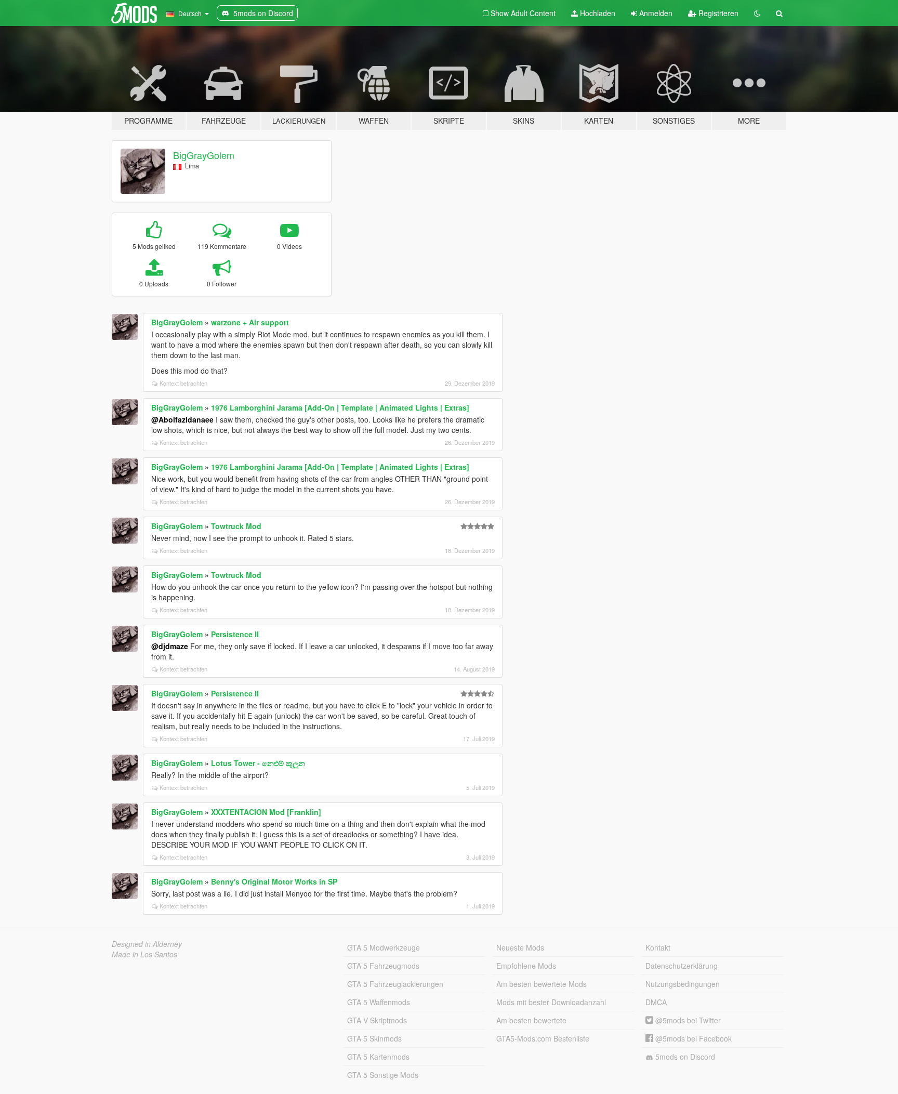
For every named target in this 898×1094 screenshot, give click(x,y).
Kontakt (657, 947)
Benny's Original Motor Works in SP (274, 881)
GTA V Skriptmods (377, 1020)
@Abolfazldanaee (182, 419)
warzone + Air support (250, 322)
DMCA (656, 1002)
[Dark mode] (757, 13)
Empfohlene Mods (526, 965)
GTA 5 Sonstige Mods (382, 1075)
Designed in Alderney (147, 944)
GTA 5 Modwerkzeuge (383, 947)
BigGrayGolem (203, 155)
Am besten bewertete (531, 1020)
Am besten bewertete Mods (541, 984)
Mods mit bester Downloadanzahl (551, 1002)
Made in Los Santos (144, 954)
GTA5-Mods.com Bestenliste (542, 1038)
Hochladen (596, 13)
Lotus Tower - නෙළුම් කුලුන (258, 763)
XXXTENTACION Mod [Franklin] (266, 812)
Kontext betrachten (183, 383)
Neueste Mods (520, 947)
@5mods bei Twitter (687, 1020)
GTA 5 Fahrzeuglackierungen (395, 984)
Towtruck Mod (236, 526)
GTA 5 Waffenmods (378, 1002)
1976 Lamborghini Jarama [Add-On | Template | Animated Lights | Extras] (340, 407)
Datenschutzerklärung (681, 965)
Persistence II (235, 634)
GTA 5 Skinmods (374, 1038)
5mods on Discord (684, 1056)
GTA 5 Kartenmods (378, 1056)
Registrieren (717, 13)
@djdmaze (169, 646)
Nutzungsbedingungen (682, 984)
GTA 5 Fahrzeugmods (383, 965)
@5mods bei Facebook (692, 1038)
